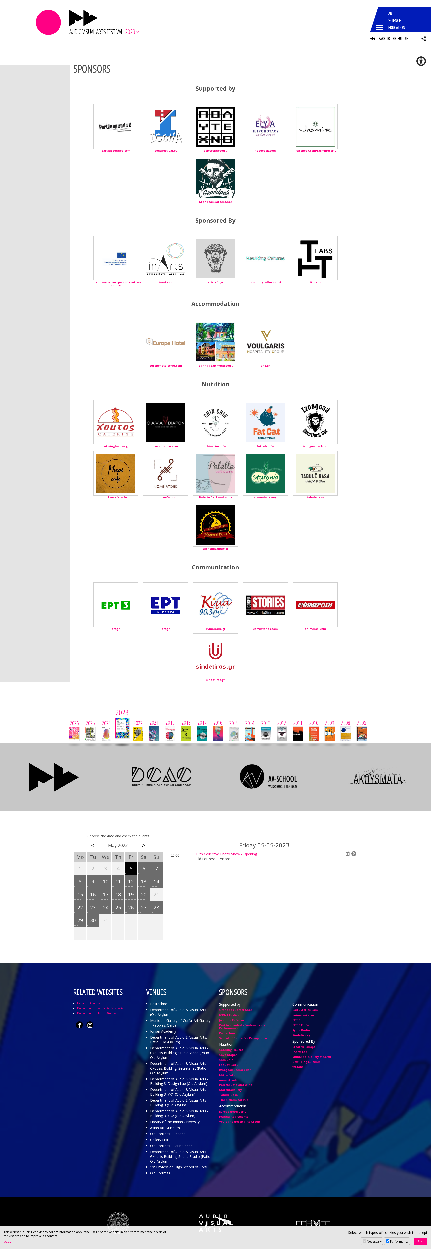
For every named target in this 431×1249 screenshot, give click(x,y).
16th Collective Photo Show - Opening (226, 854)
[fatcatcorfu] (265, 422)
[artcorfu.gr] (215, 258)
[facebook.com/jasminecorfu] (315, 126)
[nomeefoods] (165, 473)
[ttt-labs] (315, 258)
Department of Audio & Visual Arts (100, 1008)
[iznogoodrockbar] (315, 422)
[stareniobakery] (265, 473)
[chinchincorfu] (215, 422)
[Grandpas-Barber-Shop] (215, 177)
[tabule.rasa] (315, 473)
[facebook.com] (265, 126)
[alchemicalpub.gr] (215, 524)
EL (415, 39)
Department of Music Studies (96, 1013)
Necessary (374, 1241)
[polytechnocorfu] (215, 126)
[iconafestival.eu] (165, 126)
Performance (399, 1241)
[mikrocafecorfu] (115, 473)
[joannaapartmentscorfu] (215, 341)
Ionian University (88, 1003)
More (7, 1242)
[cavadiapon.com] (165, 422)
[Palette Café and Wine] (215, 473)
